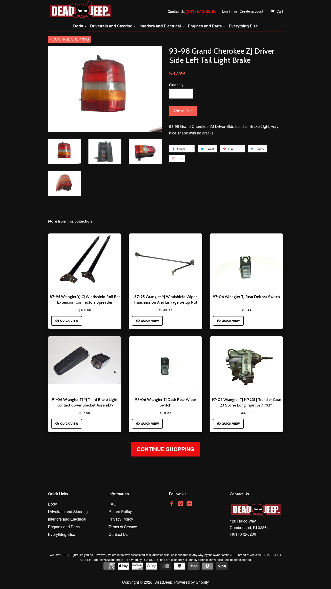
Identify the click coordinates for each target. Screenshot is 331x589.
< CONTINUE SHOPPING (69, 39)
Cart (279, 11)
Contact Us (176, 11)
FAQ (112, 504)
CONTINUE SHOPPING (165, 449)
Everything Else (243, 26)
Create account (251, 11)
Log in (227, 11)
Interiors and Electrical (161, 26)
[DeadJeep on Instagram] (180, 504)
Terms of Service (123, 527)
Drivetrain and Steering (112, 26)
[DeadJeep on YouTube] (189, 504)
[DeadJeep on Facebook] (171, 504)
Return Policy (120, 511)
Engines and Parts (205, 26)
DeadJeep (163, 582)
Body (78, 26)
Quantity (176, 85)
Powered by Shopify (191, 582)
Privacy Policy (121, 519)
